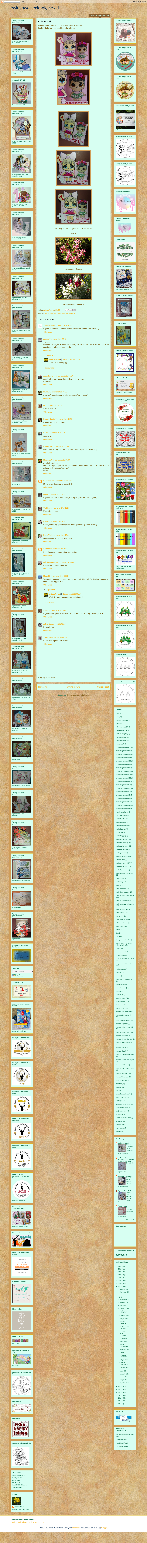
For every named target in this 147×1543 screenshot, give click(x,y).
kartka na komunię (122, 846)
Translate (20, 976)
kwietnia (123, 1374)
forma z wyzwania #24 (123, 785)
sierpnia (123, 1302)
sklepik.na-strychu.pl (19, 1479)
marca (122, 1377)
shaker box (119, 1005)
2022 (120, 1278)
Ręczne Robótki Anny (126, 1191)
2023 (120, 1275)
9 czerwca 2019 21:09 (67, 562)
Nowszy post (44, 687)
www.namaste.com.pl (19, 1486)
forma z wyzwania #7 (123, 805)
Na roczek (122, 1331)
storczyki (119, 1084)
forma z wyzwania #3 (123, 795)
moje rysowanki (121, 952)
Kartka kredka (120, 832)
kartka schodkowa (122, 856)
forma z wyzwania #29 (123, 791)
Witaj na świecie (122, 1322)
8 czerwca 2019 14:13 (59, 521)
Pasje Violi (47, 535)
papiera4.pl (16, 1482)
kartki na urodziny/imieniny (125, 904)
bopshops (76, 1528)
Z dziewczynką (124, 1367)
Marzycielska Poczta (123, 940)
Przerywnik (123, 1341)
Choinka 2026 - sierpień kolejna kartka (128, 1196)
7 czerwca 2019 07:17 (64, 376)
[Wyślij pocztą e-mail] (66, 310)
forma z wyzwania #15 (123, 757)
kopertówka (120, 926)
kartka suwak (120, 859)
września (123, 1299)
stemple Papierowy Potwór (125, 1054)
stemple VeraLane (122, 1077)
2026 (120, 1266)
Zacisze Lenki (49, 325)
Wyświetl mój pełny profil (20, 1509)
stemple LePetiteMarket (124, 1042)
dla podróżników (121, 740)
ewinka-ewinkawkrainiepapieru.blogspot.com (28, 1522)
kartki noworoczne (122, 909)
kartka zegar (120, 882)
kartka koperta (120, 829)
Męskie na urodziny (123, 1334)
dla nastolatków (121, 737)
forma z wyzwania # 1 (123, 747)
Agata (45, 637)
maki (117, 936)
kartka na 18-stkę (122, 839)
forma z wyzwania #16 (123, 761)
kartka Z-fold (120, 878)
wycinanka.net (17, 1477)
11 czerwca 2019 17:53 (58, 624)
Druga (121, 1352)
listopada (123, 1292)
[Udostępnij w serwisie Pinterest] (74, 310)
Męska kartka (124, 1349)
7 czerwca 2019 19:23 (61, 446)
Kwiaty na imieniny (123, 1356)
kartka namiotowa (122, 849)
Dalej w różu (123, 1318)
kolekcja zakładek (122, 923)
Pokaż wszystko (130, 1219)
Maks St (46, 576)
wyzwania (119, 1121)
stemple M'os (120, 1051)
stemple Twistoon (122, 1073)
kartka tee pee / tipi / (123, 863)
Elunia (46, 433)
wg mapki (119, 1101)
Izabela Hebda (49, 419)
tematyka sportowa (122, 1094)
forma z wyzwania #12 (123, 751)
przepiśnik (119, 991)
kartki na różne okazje (123, 900)
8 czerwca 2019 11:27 (61, 508)
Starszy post (103, 687)
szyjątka (118, 1087)
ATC (117, 717)
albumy (118, 713)
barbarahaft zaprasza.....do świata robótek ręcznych (126, 1159)
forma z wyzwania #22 (123, 778)
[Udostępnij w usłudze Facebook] (72, 310)
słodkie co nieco (121, 1008)
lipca (121, 1305)
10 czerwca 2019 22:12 (59, 576)
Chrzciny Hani (124, 1315)
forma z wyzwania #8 (123, 808)
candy (118, 723)
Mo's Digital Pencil (122, 1443)
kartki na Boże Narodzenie (125, 895)
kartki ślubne (120, 912)
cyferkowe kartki (121, 727)
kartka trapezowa (121, 866)
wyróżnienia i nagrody (123, 1118)
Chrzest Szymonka (123, 1363)
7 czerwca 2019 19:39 (61, 460)
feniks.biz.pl (16, 1480)
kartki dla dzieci (51, 313)
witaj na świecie (121, 1111)
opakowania (120, 969)
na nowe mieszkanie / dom (125, 959)
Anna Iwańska (49, 376)
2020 (120, 1283)
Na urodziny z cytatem (124, 1327)
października (124, 1295)
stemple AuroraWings (123, 1020)
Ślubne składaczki (123, 1345)
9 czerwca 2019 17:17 (61, 549)
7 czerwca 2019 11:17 (53, 405)
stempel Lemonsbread (123, 1012)
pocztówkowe (120, 984)
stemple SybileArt (122, 1065)
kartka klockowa (121, 822)
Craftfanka (47, 508)
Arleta (45, 624)
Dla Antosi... (130, 1163)
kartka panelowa (121, 853)
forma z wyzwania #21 (123, 774)
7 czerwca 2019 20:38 (56, 494)
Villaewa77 (47, 549)
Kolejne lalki (123, 1360)
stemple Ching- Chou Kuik (124, 1027)
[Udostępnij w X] (70, 310)
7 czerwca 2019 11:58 (64, 419)
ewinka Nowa (54, 359)
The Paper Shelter (122, 1446)
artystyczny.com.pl (18, 1475)
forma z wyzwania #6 (123, 802)
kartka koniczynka (122, 825)
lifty (117, 933)
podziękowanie (121, 988)
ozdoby (118, 972)
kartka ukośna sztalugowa (124, 873)
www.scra (17, 1484)
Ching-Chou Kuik (121, 1439)
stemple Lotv (120, 1048)
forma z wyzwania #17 (123, 764)
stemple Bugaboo (122, 1023)
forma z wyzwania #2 (123, 771)
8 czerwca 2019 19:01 (61, 535)
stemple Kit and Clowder (124, 1039)
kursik (118, 929)
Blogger (104, 1528)
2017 (120, 1389)
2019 (120, 1286)
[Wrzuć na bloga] (68, 310)
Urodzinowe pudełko (123, 1312)
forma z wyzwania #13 (123, 754)
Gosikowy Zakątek (125, 1176)
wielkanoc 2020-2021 (123, 1104)
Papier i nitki (122, 1206)
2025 (120, 1269)
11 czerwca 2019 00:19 (72, 594)
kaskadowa (119, 916)
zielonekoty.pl (17, 1487)
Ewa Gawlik (48, 446)
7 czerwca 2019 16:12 (57, 433)
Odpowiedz (47, 332)
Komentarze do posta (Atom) (78, 695)
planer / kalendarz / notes (124, 979)
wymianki (119, 1114)
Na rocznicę (123, 1338)
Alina (45, 610)
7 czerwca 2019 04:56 (63, 325)
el (44, 405)
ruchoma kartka (121, 1001)
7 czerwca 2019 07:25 (58, 392)
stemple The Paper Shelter (125, 1068)
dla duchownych (121, 734)
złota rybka (119, 1131)
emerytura (119, 744)
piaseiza (46, 521)
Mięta (45, 494)
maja (122, 1371)
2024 (120, 1272)
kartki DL (119, 885)
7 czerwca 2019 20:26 (64, 481)
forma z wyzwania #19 (123, 768)
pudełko (118, 994)
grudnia (122, 1289)
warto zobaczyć (121, 1097)
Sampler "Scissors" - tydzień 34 (130, 1209)
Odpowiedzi (50, 355)
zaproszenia (120, 1128)
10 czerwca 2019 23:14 (57, 610)
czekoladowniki (121, 730)
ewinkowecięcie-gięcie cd (35, 8)
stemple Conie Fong (122, 1032)
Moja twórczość (123, 1143)
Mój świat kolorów (50, 562)
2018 (120, 1386)
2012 (120, 1404)
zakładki (118, 1124)
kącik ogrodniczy (121, 919)
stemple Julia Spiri (122, 1035)
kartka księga (120, 836)
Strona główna (73, 687)
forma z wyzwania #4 (123, 798)
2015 (120, 1395)
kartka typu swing (122, 870)
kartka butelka (120, 819)
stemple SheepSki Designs (125, 1060)
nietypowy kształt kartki (66, 313)
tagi (117, 1090)
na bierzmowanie (121, 955)
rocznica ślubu (120, 998)
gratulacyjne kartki (122, 812)
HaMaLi (46, 392)
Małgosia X (47, 460)
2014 (120, 1398)
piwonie (118, 976)
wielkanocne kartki (122, 1107)
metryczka (119, 948)
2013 (120, 1401)
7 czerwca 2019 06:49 (58, 339)
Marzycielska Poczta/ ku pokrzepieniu (124, 944)
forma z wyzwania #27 (123, 788)
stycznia (123, 1383)
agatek (46, 339)
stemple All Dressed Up (124, 1015)
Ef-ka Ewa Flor (49, 481)
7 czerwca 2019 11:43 (71, 359)
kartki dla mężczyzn (122, 892)
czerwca (123, 1308)
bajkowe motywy (121, 720)
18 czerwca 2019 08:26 (58, 637)
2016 (120, 1392)
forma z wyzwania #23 (123, 781)
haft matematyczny (122, 815)
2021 (120, 1280)
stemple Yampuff (121, 1080)
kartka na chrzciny (122, 842)
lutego (122, 1380)
